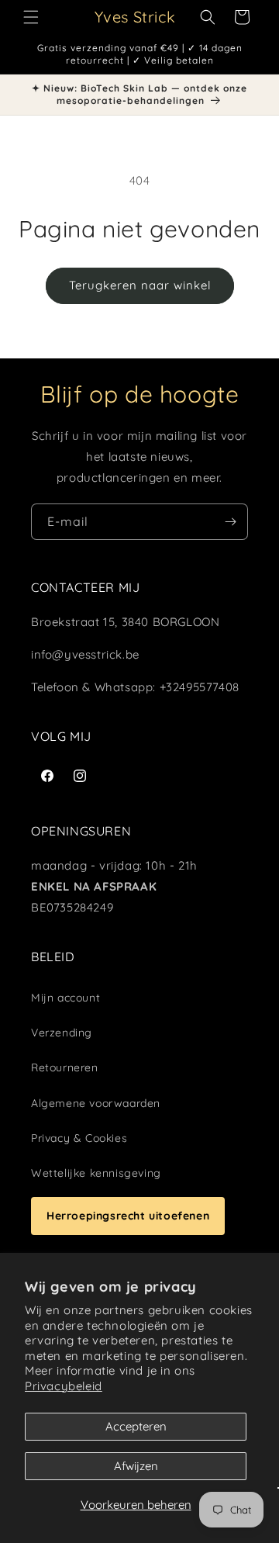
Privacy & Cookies (79, 1138)
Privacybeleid (63, 1386)
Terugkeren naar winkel (140, 285)
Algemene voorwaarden (95, 1103)
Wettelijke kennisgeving (96, 1173)
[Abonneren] (230, 521)
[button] (31, 17)
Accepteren (136, 1426)
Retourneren (64, 1067)
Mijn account (65, 998)
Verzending (61, 1033)
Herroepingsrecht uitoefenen (127, 1216)
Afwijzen (136, 1465)
